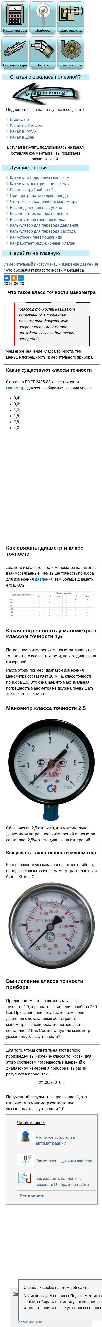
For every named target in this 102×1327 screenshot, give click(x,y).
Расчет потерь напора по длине (39, 213)
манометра (16, 388)
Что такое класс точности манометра (43, 201)
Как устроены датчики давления (65, 1161)
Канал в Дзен (22, 137)
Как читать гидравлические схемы (41, 178)
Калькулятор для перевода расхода (43, 231)
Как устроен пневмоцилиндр (36, 237)
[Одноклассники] (14, 278)
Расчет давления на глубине (36, 207)
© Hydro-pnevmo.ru (30, 1321)
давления (44, 579)
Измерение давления (78, 264)
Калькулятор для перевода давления (44, 225)
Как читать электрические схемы (40, 184)
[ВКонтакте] (7, 278)
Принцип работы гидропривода (39, 195)
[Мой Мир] (21, 278)
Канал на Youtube (26, 125)
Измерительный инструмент (29, 264)
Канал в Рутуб (23, 131)
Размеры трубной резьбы (33, 190)
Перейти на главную (35, 253)
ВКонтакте (19, 119)
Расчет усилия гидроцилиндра (37, 219)
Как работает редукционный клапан (42, 243)
